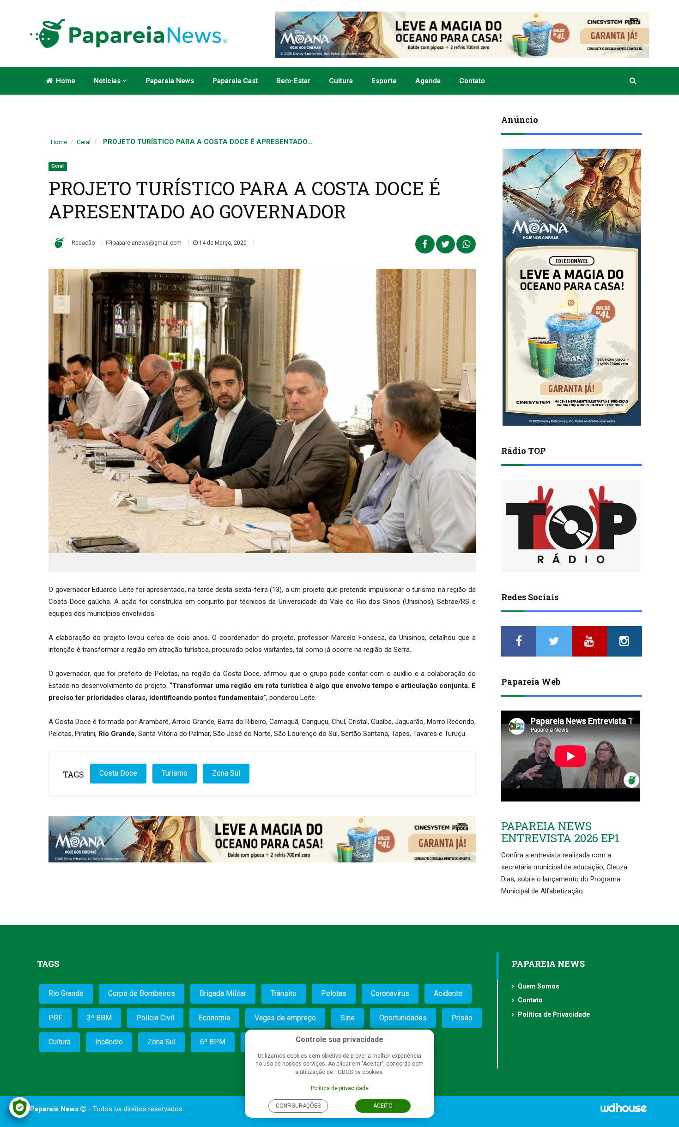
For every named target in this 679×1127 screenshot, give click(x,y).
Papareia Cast (235, 81)
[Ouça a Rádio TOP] (571, 526)
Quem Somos (538, 986)
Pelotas (333, 993)
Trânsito (284, 993)
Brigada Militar (223, 993)
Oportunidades (403, 1017)
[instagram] (624, 641)
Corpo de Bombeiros (141, 993)
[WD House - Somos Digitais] (623, 1110)
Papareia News (170, 81)
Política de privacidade (340, 1088)
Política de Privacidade (554, 1014)
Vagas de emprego (285, 1017)
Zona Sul (226, 773)
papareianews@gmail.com (147, 243)
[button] (633, 81)
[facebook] (518, 641)
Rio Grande (66, 993)
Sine (347, 1017)
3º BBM (99, 1017)
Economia (214, 1017)
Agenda (428, 81)
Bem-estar (293, 81)
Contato (472, 81)
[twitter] (553, 641)
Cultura (341, 81)
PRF (55, 1017)
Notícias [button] (108, 81)
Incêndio (109, 1041)
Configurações (298, 1106)
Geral (84, 142)
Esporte (384, 81)
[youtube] (589, 641)
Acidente (448, 993)
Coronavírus (390, 993)
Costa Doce (118, 773)
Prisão (462, 1017)
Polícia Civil (155, 1017)
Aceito (383, 1106)
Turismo (175, 773)
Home (64, 81)
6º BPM (212, 1041)
